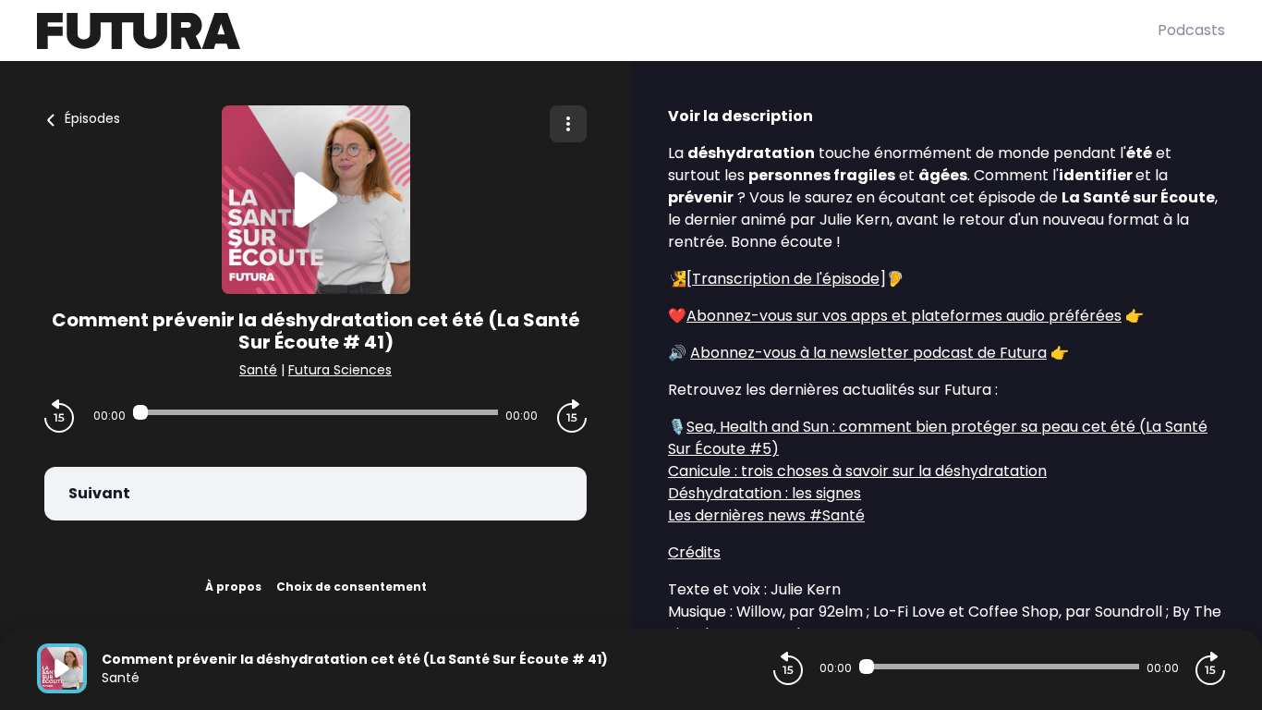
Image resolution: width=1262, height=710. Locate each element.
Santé (258, 370)
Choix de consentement (351, 586)
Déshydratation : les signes (764, 493)
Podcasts (1191, 30)
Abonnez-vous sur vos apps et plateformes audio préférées (904, 315)
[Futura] (597, 31)
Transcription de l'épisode (786, 278)
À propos (233, 586)
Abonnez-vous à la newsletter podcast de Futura (868, 352)
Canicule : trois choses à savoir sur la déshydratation (857, 471)
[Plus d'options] (568, 123)
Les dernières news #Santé (766, 515)
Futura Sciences (340, 370)
